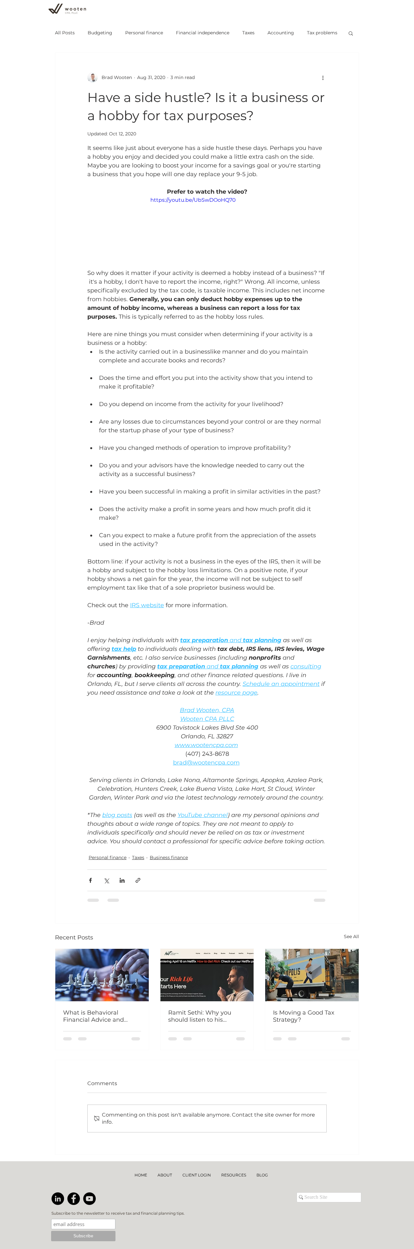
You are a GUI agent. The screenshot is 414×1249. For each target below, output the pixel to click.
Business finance (169, 857)
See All (351, 936)
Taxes (248, 33)
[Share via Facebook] (90, 880)
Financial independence (202, 33)
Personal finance (144, 33)
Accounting (280, 33)
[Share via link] (138, 880)
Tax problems (322, 33)
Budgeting (100, 33)
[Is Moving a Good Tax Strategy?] (312, 975)
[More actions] (323, 77)
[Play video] (207, 228)
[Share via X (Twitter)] (106, 880)
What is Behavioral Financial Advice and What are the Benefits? (97, 1016)
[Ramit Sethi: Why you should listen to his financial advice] (207, 975)
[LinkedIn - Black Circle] (57, 1143)
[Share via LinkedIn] (122, 880)
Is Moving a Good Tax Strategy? (303, 1016)
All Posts (65, 33)
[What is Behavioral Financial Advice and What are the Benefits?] (102, 975)
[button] (351, 33)
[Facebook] (73, 1143)
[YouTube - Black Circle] (89, 1143)
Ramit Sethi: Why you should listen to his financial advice (199, 1016)
